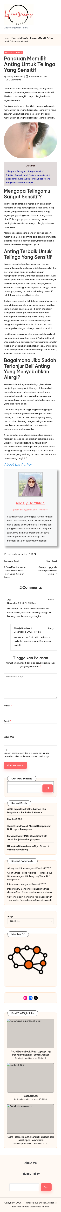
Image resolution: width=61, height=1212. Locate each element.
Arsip (10, 916)
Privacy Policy (31, 1173)
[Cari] (47, 788)
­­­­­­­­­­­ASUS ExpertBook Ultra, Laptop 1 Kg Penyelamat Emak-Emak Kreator (26, 811)
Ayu (9, 599)
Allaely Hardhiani (30, 503)
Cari (46, 1187)
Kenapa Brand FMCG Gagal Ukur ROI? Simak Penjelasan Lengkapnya (27, 837)
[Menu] (55, 17)
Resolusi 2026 (14, 819)
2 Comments (15, 80)
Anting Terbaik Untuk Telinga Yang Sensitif (28, 175)
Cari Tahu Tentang (22, 778)
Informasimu (13, 884)
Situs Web (9, 736)
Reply (51, 599)
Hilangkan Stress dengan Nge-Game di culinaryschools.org (28, 848)
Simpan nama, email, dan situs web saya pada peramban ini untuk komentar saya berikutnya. (27, 755)
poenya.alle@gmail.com (25, 509)
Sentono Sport (15, 896)
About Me (30, 1162)
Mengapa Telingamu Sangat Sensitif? (25, 171)
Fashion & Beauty (20, 38)
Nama (8, 705)
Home (6, 38)
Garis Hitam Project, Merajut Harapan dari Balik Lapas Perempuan (29, 828)
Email (7, 721)
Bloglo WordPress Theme (35, 1206)
